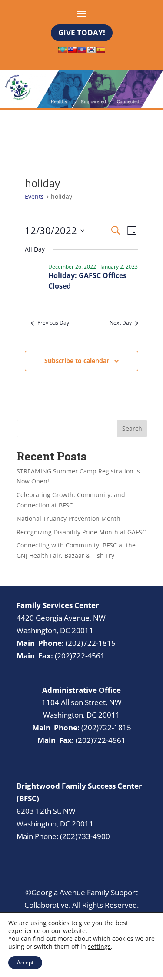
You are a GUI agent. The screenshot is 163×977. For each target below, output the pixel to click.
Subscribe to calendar (76, 360)
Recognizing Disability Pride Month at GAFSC (81, 532)
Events (34, 196)
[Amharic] (62, 49)
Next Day (121, 322)
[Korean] (91, 49)
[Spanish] (100, 49)
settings (99, 946)
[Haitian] (81, 49)
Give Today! (81, 32)
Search (132, 428)
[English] (72, 49)
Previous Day (53, 322)
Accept (25, 962)
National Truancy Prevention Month (68, 518)
